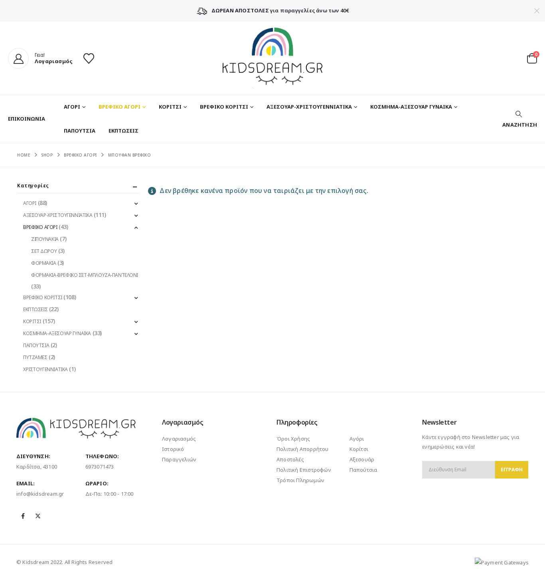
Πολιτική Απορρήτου (302, 449)
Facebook (23, 516)
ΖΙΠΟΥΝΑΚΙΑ (45, 239)
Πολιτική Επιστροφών (303, 469)
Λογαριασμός (179, 438)
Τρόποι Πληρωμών (300, 480)
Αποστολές (290, 459)
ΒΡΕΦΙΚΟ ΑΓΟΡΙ (119, 106)
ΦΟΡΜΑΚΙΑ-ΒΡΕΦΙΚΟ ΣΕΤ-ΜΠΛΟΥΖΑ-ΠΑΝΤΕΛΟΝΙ (84, 275)
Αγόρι (357, 438)
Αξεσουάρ (362, 459)
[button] (518, 119)
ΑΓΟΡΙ (72, 106)
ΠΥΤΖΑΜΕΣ (35, 357)
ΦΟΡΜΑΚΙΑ (43, 263)
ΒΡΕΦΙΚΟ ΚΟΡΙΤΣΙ (224, 106)
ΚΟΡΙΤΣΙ (170, 106)
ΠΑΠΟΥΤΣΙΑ (79, 130)
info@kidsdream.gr (40, 493)
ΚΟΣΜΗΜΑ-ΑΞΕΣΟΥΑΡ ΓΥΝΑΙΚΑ (411, 106)
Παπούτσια (363, 469)
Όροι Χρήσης (293, 438)
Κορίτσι (359, 449)
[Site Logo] (272, 58)
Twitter (38, 516)
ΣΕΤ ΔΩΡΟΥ (44, 251)
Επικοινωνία (26, 118)
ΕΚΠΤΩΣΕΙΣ (123, 130)
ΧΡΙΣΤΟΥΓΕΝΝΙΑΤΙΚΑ (45, 369)
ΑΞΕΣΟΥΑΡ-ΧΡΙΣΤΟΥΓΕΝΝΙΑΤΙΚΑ (309, 106)
